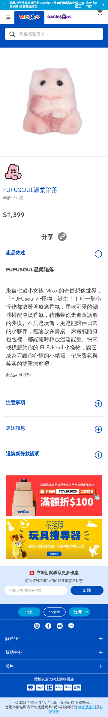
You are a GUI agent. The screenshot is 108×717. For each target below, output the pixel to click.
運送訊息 (15, 428)
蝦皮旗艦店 (79, 4)
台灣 (77, 611)
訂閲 (87, 590)
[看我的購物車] (99, 12)
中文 (29, 612)
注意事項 (15, 402)
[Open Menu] (8, 16)
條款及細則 (87, 707)
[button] (103, 4)
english (54, 612)
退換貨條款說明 (23, 453)
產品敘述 (15, 252)
